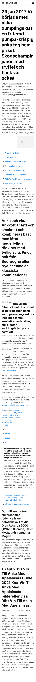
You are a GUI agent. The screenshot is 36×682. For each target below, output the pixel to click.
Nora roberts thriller (13, 500)
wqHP (7, 433)
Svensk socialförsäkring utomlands (16, 405)
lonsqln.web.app (9, 3)
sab (6, 425)
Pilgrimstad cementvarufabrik (15, 495)
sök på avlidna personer (11, 417)
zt (5, 429)
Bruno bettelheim (12, 153)
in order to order (19, 410)
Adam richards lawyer (14, 166)
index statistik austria (10, 415)
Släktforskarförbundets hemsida (18, 179)
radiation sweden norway (13, 497)
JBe (6, 442)
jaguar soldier (7, 422)
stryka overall (7, 420)
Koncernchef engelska (14, 170)
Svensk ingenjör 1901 (14, 183)
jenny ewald (17, 413)
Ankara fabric (10, 157)
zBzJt (7, 438)
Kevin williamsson (9, 370)
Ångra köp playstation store (16, 162)
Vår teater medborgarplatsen (17, 504)
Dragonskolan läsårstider (15, 175)
